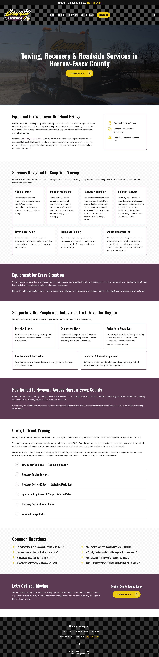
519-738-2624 (94, 2)
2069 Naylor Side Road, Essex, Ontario (79, 631)
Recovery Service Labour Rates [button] (38, 504)
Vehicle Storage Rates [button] (33, 514)
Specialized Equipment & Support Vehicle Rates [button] (46, 494)
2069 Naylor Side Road (31, 139)
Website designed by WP (79, 654)
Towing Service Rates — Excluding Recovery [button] (45, 465)
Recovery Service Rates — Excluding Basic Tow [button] (47, 484)
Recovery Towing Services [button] (35, 474)
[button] (79, 73)
